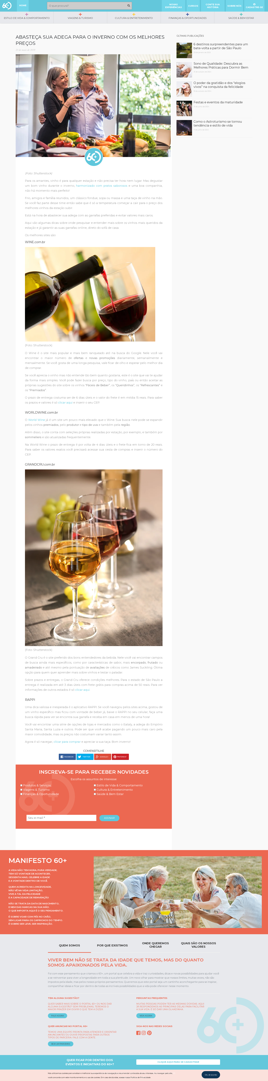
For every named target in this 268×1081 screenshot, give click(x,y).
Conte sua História (213, 6)
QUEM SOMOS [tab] (69, 945)
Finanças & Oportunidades (188, 18)
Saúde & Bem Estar (241, 18)
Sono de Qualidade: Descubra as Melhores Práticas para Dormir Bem (221, 65)
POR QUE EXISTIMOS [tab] (112, 945)
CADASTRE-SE (254, 7)
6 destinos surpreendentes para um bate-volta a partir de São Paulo (221, 46)
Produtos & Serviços (36, 785)
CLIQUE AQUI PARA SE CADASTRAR (178, 1062)
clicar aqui (82, 690)
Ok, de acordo (211, 1075)
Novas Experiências (173, 6)
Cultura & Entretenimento (134, 18)
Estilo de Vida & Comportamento (27, 18)
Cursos (193, 5)
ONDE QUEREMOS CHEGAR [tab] (155, 945)
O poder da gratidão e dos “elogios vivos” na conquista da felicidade (219, 85)
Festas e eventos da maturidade (218, 102)
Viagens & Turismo (80, 18)
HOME (22, 5)
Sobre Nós (234, 5)
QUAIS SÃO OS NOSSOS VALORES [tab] (198, 945)
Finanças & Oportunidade (40, 794)
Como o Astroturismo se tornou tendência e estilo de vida (218, 123)
